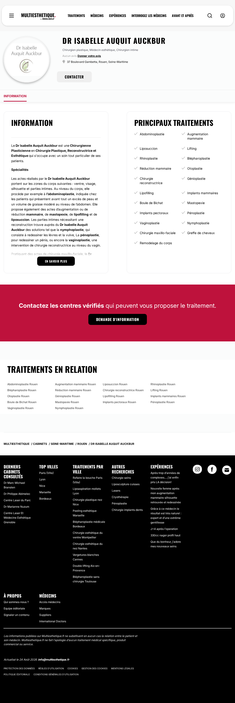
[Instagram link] (197, 470)
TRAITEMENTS (76, 15)
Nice (42, 485)
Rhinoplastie (149, 158)
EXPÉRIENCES (117, 15)
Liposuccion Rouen (115, 384)
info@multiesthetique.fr (53, 659)
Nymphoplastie (198, 223)
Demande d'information (117, 319)
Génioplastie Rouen (67, 396)
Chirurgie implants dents (127, 510)
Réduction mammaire (155, 168)
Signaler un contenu (16, 615)
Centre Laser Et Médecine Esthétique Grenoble (17, 517)
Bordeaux (45, 498)
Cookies (72, 668)
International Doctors (52, 621)
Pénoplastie (195, 213)
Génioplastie (196, 178)
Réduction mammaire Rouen (73, 390)
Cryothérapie (120, 497)
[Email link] (226, 470)
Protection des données (19, 668)
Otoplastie (194, 168)
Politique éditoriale (17, 674)
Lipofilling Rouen (113, 396)
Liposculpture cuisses (126, 484)
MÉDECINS (97, 15)
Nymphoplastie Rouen (69, 408)
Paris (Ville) (46, 473)
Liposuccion (148, 148)
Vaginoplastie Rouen (20, 408)
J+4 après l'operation (164, 529)
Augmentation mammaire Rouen (75, 384)
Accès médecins (49, 602)
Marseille (45, 492)
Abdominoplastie (152, 134)
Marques (44, 608)
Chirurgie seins (121, 477)
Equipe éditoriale (14, 608)
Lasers (116, 490)
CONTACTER (74, 77)
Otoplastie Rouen (18, 396)
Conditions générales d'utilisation (56, 674)
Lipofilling (147, 193)
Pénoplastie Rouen (163, 402)
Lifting (191, 148)
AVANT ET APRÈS (182, 15)
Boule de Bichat (151, 203)
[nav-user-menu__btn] (222, 15)
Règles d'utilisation (51, 668)
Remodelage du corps (156, 243)
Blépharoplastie (198, 158)
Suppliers (45, 615)
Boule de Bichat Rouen (21, 402)
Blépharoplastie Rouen (21, 390)
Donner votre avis (89, 56)
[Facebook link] (212, 470)
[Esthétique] (38, 16)
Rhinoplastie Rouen (163, 384)
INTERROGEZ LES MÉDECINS (148, 15)
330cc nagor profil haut (165, 535)
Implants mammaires (202, 193)
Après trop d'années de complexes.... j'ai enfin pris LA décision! (165, 477)
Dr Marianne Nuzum (16, 506)
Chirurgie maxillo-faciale (158, 233)
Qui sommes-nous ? (16, 602)
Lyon (42, 479)
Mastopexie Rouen (67, 402)
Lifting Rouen (159, 390)
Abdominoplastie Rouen (22, 384)
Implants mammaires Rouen (168, 396)
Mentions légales (122, 668)
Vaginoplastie (149, 223)
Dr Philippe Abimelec (17, 493)
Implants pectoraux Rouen (119, 402)
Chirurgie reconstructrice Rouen (123, 390)
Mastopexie (196, 203)
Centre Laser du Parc (17, 500)
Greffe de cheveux (201, 233)
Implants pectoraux (154, 213)
